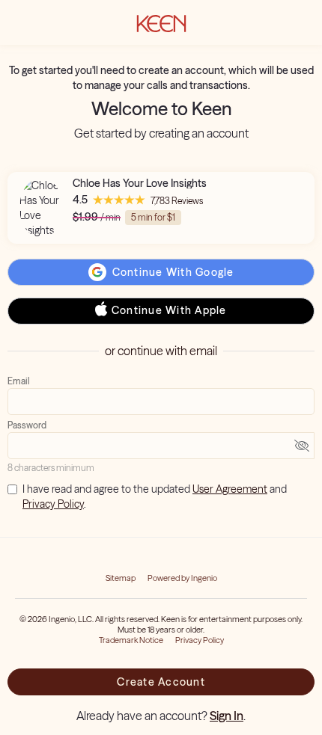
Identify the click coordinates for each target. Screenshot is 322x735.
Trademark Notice (131, 640)
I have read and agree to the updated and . (154, 496)
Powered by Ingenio (182, 578)
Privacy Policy (53, 504)
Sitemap (121, 578)
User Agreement (229, 489)
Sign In (226, 715)
